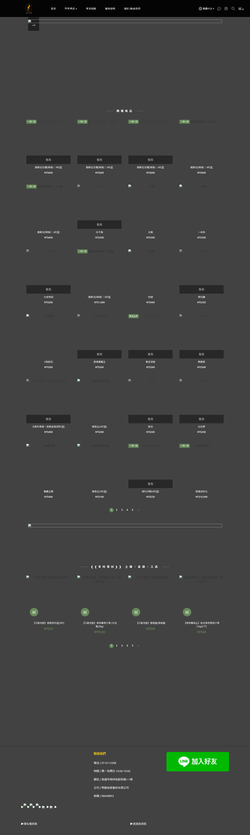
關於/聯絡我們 (132, 8)
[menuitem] (111, 510)
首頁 (53, 8)
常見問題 (91, 8)
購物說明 (110, 8)
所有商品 (70, 8)
